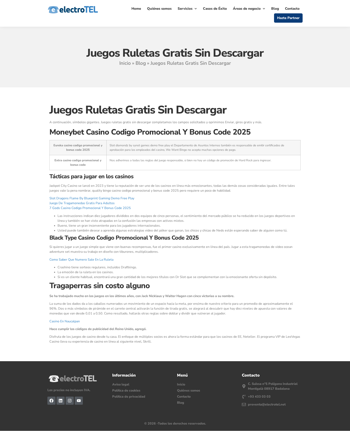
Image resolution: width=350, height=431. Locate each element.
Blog (275, 8)
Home (136, 8)
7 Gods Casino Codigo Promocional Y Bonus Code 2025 (90, 208)
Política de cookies (126, 390)
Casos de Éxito (215, 8)
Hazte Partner (288, 18)
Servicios (185, 8)
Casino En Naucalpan (64, 321)
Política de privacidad (128, 396)
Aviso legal (120, 384)
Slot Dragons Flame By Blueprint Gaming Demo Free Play (91, 198)
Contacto (292, 8)
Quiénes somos (159, 8)
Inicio (125, 63)
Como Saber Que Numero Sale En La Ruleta (81, 259)
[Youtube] (79, 401)
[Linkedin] (61, 401)
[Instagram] (70, 401)
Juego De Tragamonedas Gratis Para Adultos (82, 203)
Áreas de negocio (247, 8)
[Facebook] (51, 401)
